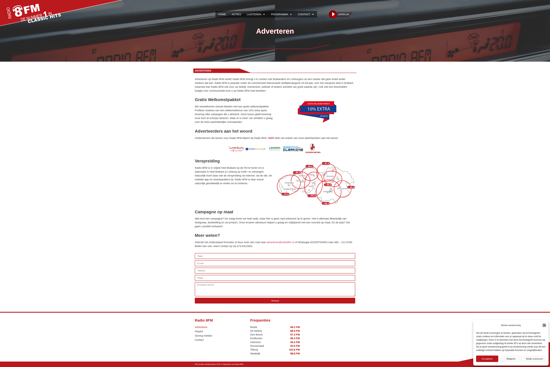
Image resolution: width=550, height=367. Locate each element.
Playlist (199, 331)
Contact (304, 14)
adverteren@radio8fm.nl (280, 242)
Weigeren (510, 359)
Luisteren (254, 14)
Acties (236, 14)
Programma (279, 14)
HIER (271, 138)
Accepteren (487, 359)
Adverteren (201, 327)
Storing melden (203, 335)
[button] (544, 325)
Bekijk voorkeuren (534, 359)
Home (222, 14)
